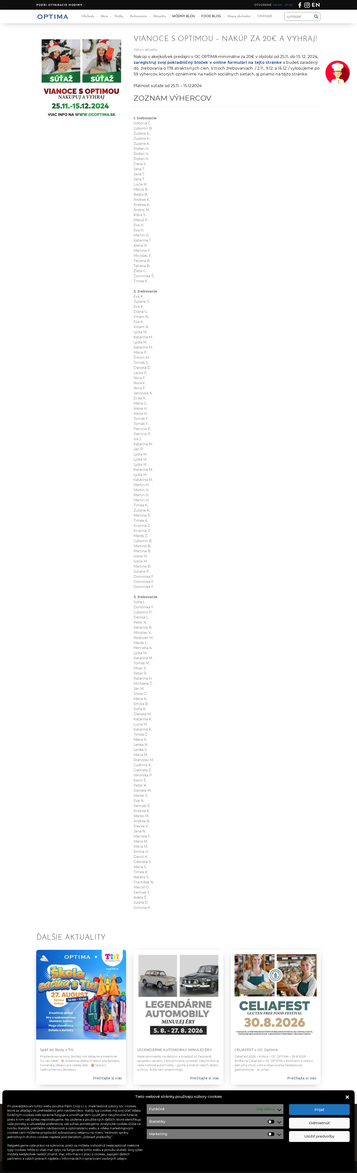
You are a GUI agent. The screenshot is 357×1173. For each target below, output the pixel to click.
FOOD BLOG (211, 16)
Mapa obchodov (239, 16)
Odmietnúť (319, 1123)
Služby (119, 16)
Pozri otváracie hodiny (59, 5)
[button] (347, 1096)
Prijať (319, 1109)
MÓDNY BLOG (183, 16)
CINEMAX (264, 16)
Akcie (104, 16)
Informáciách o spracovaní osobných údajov (94, 1158)
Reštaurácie (138, 16)
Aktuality (159, 16)
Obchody (87, 16)
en (316, 5)
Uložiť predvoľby (319, 1136)
